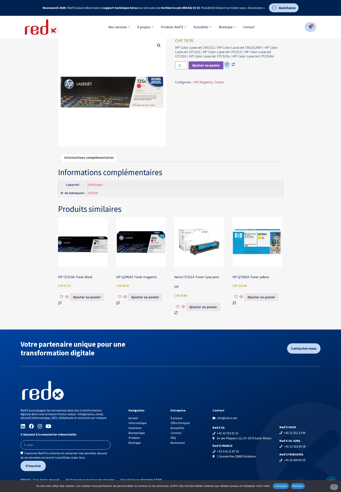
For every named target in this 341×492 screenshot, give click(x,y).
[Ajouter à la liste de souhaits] (227, 64)
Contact (249, 27)
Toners (219, 82)
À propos (143, 27)
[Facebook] (31, 426)
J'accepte (281, 485)
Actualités (201, 27)
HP (196, 82)
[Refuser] (334, 487)
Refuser (298, 485)
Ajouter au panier (206, 65)
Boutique (225, 27)
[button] (158, 45)
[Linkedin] (23, 426)
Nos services (117, 27)
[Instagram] (39, 426)
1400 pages (95, 185)
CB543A (93, 193)
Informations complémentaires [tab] (89, 157)
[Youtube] (48, 426)
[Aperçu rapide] (66, 297)
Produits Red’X (172, 27)
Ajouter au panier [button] (87, 297)
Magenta (206, 82)
